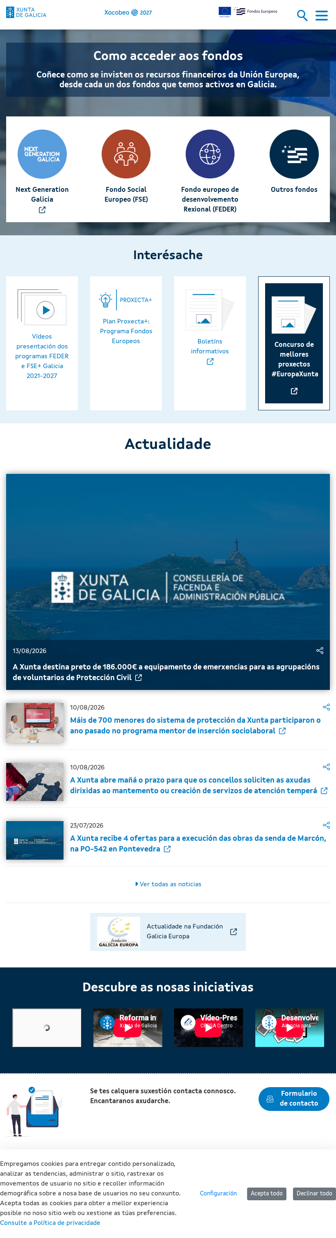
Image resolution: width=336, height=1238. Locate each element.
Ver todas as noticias (170, 884)
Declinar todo (314, 1194)
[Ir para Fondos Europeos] (26, 12)
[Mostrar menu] (321, 18)
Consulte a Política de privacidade (50, 1223)
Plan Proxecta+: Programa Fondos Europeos (126, 332)
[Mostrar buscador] (305, 18)
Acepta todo (267, 1194)
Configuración (218, 1194)
